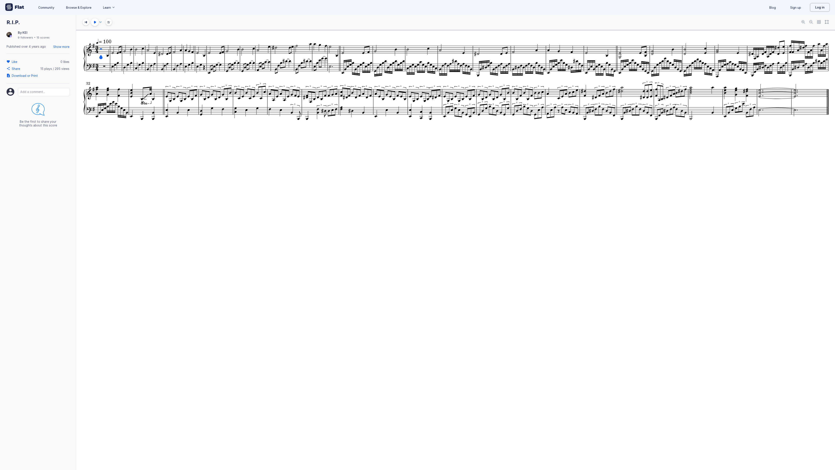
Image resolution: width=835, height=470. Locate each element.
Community (46, 7)
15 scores (43, 37)
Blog (772, 7)
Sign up (795, 7)
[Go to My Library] (14, 7)
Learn (107, 7)
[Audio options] (100, 22)
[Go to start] (86, 22)
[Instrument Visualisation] (108, 22)
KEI (24, 32)
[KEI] (9, 35)
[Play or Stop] (95, 22)
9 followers (25, 37)
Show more (61, 47)
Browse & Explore (78, 7)
